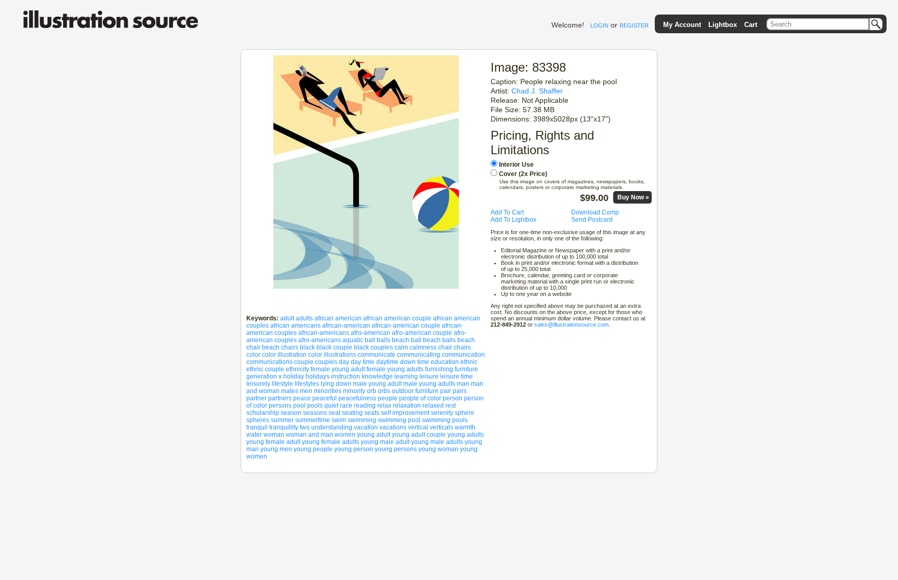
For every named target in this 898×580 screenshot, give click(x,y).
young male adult (385, 442)
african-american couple (406, 325)
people (388, 398)
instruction (345, 376)
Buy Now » (633, 197)
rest (450, 405)
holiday (293, 376)
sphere (464, 412)
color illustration (284, 354)
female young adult (338, 369)
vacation (366, 427)
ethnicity (297, 369)
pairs (460, 391)
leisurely (258, 383)
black (307, 347)
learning (406, 376)
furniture (466, 369)
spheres (257, 420)
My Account (682, 25)
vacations (392, 427)
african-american (346, 325)
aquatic (352, 340)
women (345, 434)
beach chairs (280, 347)
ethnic (469, 362)
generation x (264, 376)
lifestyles (307, 383)
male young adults (429, 383)
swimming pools (445, 420)
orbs (384, 391)
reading (365, 405)
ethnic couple (265, 369)
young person (353, 449)
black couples (373, 347)
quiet (331, 405)
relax (384, 405)
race (346, 405)
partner (256, 398)
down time (414, 362)
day (344, 362)
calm (401, 347)
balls (383, 340)
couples (326, 362)
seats (371, 412)
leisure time (456, 376)
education (445, 362)
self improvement (405, 412)
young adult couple (419, 434)
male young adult (377, 383)
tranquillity (283, 427)
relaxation (407, 405)
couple (303, 362)
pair (445, 391)
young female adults (330, 442)
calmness (423, 347)
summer (282, 420)
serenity (442, 412)
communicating (418, 354)
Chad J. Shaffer (537, 91)
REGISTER (634, 25)
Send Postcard (592, 219)
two (305, 427)
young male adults (437, 442)
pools (315, 405)
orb (371, 391)
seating (352, 412)
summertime (312, 420)
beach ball (406, 340)
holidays (317, 376)
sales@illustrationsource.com (571, 324)
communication (463, 354)
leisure (429, 376)
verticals (441, 427)
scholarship (262, 412)
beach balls (439, 340)
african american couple (397, 318)
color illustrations (332, 354)
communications (269, 362)
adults (304, 318)
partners (280, 398)
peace (302, 398)
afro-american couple (422, 332)
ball (370, 340)
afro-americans (319, 340)
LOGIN (599, 25)
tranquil (257, 427)
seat (334, 412)
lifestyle (282, 383)
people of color (420, 398)
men (306, 391)
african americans (295, 325)
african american (338, 318)
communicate (376, 354)
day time (363, 362)
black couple (334, 347)
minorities (327, 391)
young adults (465, 434)
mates (289, 391)
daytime (387, 362)
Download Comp (595, 212)
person (453, 398)
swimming (362, 420)
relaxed (433, 405)
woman (273, 434)
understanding (331, 427)
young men (276, 449)
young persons (396, 449)
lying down (336, 383)
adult (287, 318)
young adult (373, 434)
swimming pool (399, 420)
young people (313, 449)
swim (339, 420)
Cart (750, 25)
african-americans (323, 332)
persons (280, 405)
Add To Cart (507, 212)
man (463, 383)
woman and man (309, 434)
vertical (418, 427)
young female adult (273, 442)
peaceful (324, 398)
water (254, 434)
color (253, 354)
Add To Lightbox (513, 219)
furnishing (439, 369)
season (291, 412)
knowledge (377, 376)
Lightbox (722, 25)
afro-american (370, 332)
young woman (438, 449)
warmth (465, 427)
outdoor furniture (415, 391)
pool (299, 405)
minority (354, 391)
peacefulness (357, 398)
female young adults (395, 369)
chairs (462, 347)
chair (445, 347)
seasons (315, 412)
